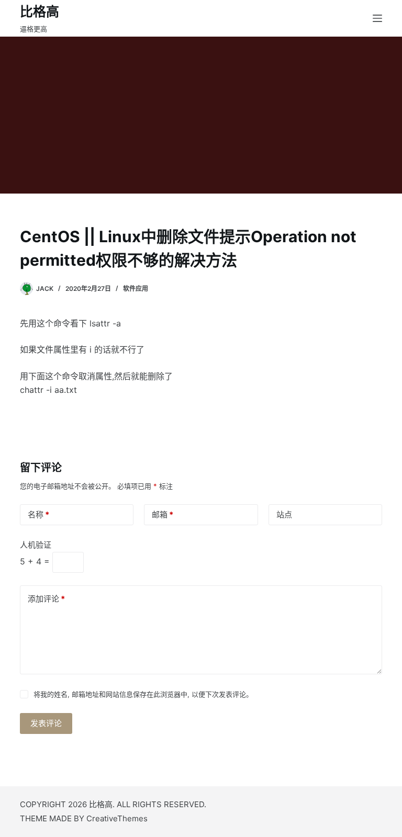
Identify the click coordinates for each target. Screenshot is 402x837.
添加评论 (46, 599)
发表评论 (46, 723)
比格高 (39, 11)
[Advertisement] (201, 115)
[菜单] (377, 18)
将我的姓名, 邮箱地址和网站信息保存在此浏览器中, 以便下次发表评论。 (143, 694)
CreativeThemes (117, 818)
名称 (38, 514)
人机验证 (35, 545)
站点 (284, 514)
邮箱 (162, 514)
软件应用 (135, 288)
